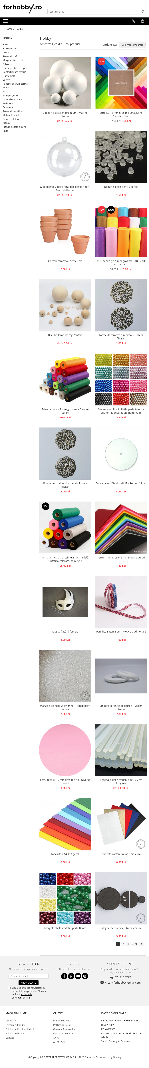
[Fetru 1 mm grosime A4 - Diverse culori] (121, 528)
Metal (6, 87)
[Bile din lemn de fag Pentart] (65, 305)
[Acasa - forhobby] (22, 8)
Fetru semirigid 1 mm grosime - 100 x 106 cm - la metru (121, 262)
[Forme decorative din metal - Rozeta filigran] (121, 305)
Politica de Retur (62, 1025)
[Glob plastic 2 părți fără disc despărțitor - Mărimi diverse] (65, 157)
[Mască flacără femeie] (65, 602)
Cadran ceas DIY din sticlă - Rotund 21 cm (121, 483)
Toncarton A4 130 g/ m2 (65, 854)
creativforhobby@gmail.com (122, 982)
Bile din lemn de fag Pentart (65, 335)
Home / (10, 29)
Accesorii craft (10, 56)
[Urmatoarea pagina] (141, 944)
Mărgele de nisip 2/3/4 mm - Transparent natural (65, 707)
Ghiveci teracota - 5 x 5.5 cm (65, 261)
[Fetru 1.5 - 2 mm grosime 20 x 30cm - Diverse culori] (121, 83)
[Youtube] (78, 976)
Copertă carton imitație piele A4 (121, 854)
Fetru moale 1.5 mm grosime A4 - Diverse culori (65, 781)
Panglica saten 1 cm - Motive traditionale (121, 631)
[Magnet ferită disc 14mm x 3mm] (121, 898)
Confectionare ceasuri (14, 71)
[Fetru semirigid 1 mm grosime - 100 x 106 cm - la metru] (121, 231)
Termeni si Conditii (15, 1025)
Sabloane (8, 64)
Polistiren (8, 103)
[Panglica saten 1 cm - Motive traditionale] (121, 602)
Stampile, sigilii (10, 95)
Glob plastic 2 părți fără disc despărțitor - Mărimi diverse (65, 188)
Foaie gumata (10, 48)
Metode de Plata (62, 1020)
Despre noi (11, 1020)
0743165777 (122, 977)
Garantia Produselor (64, 1029)
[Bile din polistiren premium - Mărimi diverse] (65, 83)
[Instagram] (85, 976)
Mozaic (6, 122)
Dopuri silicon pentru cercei (121, 186)
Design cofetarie (11, 119)
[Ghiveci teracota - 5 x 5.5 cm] (65, 231)
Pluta (5, 130)
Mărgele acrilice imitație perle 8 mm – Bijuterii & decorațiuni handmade (121, 410)
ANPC (56, 1037)
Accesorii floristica (12, 111)
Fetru (6, 44)
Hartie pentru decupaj (15, 68)
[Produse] (6, 22)
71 (135, 944)
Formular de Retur (63, 1033)
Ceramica (8, 107)
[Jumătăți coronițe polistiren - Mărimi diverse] (121, 676)
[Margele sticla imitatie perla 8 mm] (65, 898)
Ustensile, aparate (12, 99)
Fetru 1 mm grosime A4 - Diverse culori (121, 557)
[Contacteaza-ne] (134, 21)
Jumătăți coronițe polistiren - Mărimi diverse (121, 707)
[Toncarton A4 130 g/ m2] (65, 824)
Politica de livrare (14, 1033)
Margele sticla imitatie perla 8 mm (65, 928)
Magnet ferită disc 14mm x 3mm (121, 928)
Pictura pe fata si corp (14, 126)
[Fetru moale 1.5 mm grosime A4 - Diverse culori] (65, 750)
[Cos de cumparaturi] (142, 21)
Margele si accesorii (13, 60)
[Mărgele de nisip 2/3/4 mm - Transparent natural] (65, 676)
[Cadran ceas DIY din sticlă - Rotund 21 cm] (121, 453)
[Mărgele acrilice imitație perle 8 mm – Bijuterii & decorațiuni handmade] (121, 379)
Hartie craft (9, 75)
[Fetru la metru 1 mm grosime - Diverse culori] (65, 379)
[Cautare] (143, 12)
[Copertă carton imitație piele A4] (121, 824)
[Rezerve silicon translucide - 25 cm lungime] (121, 750)
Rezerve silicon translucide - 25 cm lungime (121, 781)
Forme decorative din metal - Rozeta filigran (121, 336)
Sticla (5, 91)
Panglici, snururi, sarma (15, 83)
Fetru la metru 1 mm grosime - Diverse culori (65, 410)
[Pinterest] (71, 976)
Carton (6, 79)
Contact (9, 1037)
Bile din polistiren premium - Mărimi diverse (65, 114)
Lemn (6, 52)
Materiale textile (11, 115)
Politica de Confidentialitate (22, 996)
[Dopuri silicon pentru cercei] (121, 157)
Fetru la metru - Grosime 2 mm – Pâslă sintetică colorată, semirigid (65, 559)
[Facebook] (64, 976)
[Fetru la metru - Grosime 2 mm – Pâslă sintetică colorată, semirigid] (65, 528)
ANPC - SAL (59, 1042)
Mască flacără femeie (65, 631)
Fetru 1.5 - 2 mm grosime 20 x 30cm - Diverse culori (121, 114)
